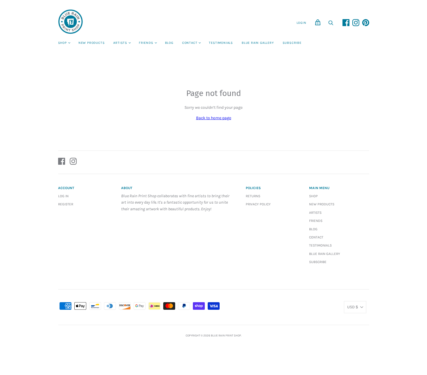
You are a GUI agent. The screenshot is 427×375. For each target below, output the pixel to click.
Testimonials (221, 43)
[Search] (331, 24)
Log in (63, 196)
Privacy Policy (258, 204)
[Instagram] (73, 162)
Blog (169, 43)
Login (301, 23)
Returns (253, 196)
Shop (62, 43)
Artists (120, 43)
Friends (146, 43)
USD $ (352, 307)
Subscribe (292, 43)
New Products (91, 43)
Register (65, 204)
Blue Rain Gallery (258, 43)
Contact (190, 43)
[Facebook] (61, 162)
